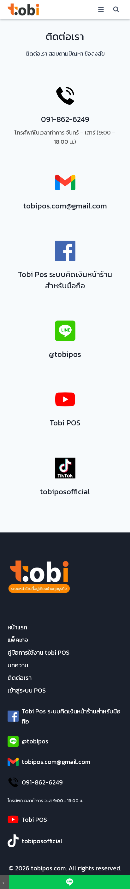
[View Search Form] (116, 9)
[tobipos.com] (23, 9)
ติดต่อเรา (20, 677)
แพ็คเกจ (18, 640)
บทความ (18, 665)
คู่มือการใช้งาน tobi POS (38, 652)
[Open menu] (101, 9)
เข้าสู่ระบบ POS (27, 690)
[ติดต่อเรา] (69, 882)
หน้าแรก (17, 627)
